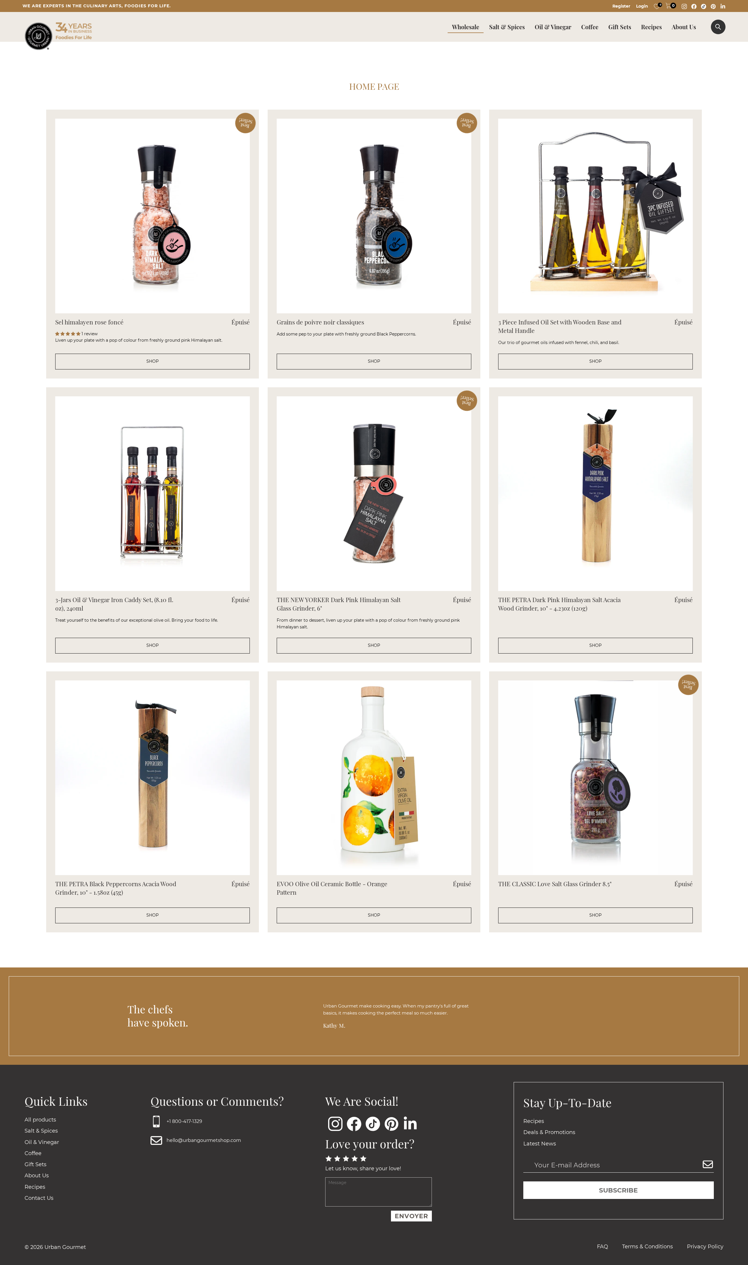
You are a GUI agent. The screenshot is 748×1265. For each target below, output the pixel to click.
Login (642, 6)
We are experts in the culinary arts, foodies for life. (96, 5)
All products (40, 1120)
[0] (657, 6)
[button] (68, 333)
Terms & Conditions (647, 1246)
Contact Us (39, 1198)
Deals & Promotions (549, 1132)
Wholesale (465, 27)
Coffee (589, 27)
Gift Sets (619, 27)
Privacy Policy (705, 1246)
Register (621, 6)
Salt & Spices (507, 27)
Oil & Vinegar (553, 27)
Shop (152, 361)
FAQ (602, 1246)
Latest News (539, 1143)
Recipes (651, 27)
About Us (684, 27)
